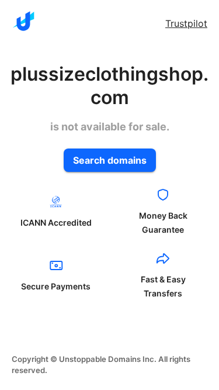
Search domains (110, 160)
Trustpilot (186, 23)
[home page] (23, 21)
